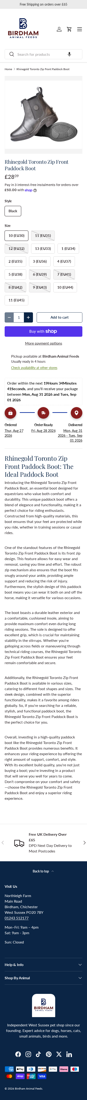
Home (8, 69)
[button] (69, 54)
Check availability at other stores (34, 368)
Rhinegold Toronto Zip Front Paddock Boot (42, 69)
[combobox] (43, 54)
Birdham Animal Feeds (28, 1088)
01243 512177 (17, 918)
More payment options (43, 343)
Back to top (41, 871)
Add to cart (60, 317)
